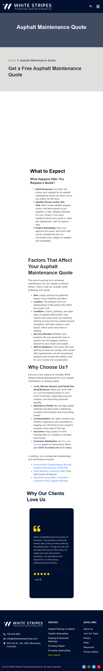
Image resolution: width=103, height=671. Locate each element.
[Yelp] (99, 667)
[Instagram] (89, 667)
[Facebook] (84, 667)
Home (12, 60)
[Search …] (90, 6)
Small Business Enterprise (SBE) (50, 471)
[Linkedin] (94, 667)
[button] (98, 6)
